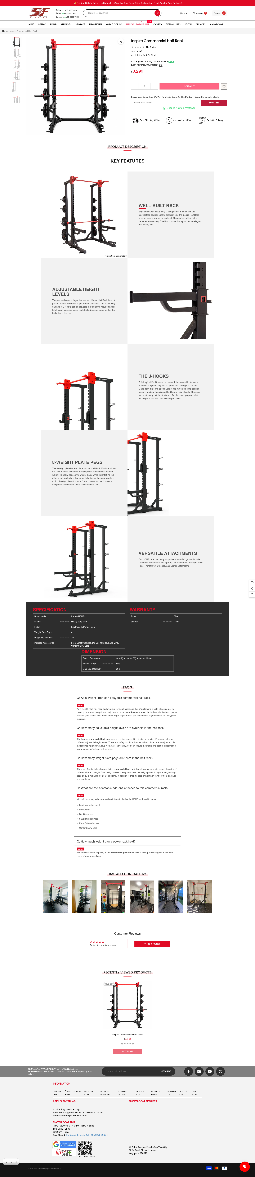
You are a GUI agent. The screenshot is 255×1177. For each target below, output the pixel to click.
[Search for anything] (122, 13)
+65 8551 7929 (72, 16)
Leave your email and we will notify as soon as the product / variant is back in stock (175, 96)
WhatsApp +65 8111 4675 (71, 1112)
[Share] (121, 41)
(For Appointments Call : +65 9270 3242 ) (86, 1135)
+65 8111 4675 (70, 13)
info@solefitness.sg (69, 1109)
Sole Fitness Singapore (42, 1168)
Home (5, 31)
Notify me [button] (127, 1051)
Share (121, 41)
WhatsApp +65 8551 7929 (74, 1115)
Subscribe (214, 102)
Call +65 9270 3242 (94, 1112)
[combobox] (119, 13)
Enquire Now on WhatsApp (181, 108)
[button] (219, 13)
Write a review (152, 943)
